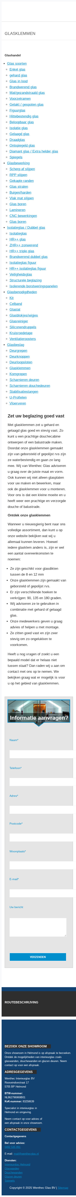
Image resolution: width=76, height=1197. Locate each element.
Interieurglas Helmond (17, 1164)
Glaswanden (12, 1168)
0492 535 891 (12, 1147)
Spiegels (10, 1180)
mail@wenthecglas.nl (26, 1153)
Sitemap (63, 1187)
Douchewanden (13, 1172)
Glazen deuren (13, 1176)
